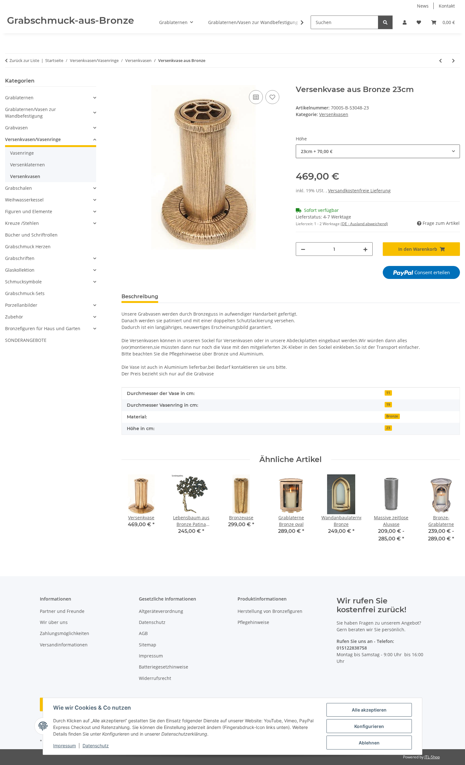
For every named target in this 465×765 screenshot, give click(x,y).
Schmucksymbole (23, 282)
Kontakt (447, 6)
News (423, 6)
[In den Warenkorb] (126, 81)
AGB (143, 633)
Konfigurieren (369, 726)
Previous (132, 512)
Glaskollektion (19, 270)
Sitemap (147, 645)
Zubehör (14, 317)
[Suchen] (385, 22)
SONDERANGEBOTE (25, 340)
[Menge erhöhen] (365, 249)
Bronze (392, 416)
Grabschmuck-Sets (25, 293)
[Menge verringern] (303, 249)
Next (449, 512)
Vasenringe (22, 153)
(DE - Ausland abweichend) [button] (364, 223)
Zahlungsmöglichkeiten (64, 633)
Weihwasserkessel (24, 200)
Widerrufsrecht (155, 678)
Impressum (64, 745)
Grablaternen (19, 98)
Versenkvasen (333, 114)
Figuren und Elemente (28, 211)
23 (388, 428)
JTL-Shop (432, 757)
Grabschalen (18, 188)
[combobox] (378, 151)
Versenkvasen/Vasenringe (33, 139)
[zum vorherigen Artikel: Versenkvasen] (440, 60)
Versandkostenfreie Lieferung (359, 191)
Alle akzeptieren (369, 710)
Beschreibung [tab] (139, 296)
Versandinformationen (64, 645)
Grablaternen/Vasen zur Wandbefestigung (30, 112)
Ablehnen (369, 742)
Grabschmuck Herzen (28, 247)
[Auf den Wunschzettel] (272, 97)
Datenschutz (96, 745)
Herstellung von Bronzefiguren (270, 611)
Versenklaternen (27, 165)
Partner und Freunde (62, 611)
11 (388, 393)
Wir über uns (54, 622)
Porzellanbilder (21, 305)
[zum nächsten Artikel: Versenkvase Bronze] (453, 60)
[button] (405, 22)
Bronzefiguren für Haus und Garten (42, 328)
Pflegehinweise (253, 622)
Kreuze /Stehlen (22, 223)
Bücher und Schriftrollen (31, 235)
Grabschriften (19, 258)
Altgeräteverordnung (161, 611)
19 (388, 404)
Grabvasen (16, 128)
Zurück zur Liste (24, 60)
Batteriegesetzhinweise (163, 667)
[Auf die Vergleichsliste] (256, 97)
